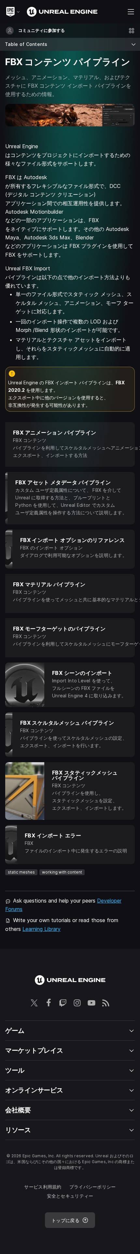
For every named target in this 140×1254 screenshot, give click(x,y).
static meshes (21, 872)
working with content (62, 872)
